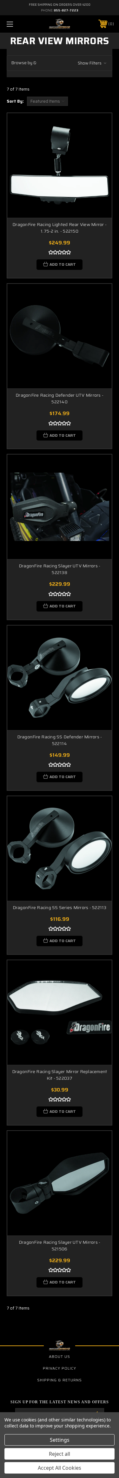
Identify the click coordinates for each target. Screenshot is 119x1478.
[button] (59, 63)
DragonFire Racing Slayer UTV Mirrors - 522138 (60, 569)
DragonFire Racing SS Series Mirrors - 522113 (60, 907)
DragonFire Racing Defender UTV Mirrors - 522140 (59, 398)
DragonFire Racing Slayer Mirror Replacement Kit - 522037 (59, 1075)
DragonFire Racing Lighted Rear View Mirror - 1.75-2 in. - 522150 (59, 228)
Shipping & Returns (59, 1380)
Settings (59, 1439)
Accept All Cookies (59, 1467)
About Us (59, 1356)
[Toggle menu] (17, 24)
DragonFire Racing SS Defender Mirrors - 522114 (59, 740)
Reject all (59, 1453)
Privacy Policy (59, 1368)
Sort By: (15, 101)
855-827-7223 (66, 10)
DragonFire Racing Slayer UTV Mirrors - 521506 (60, 1245)
